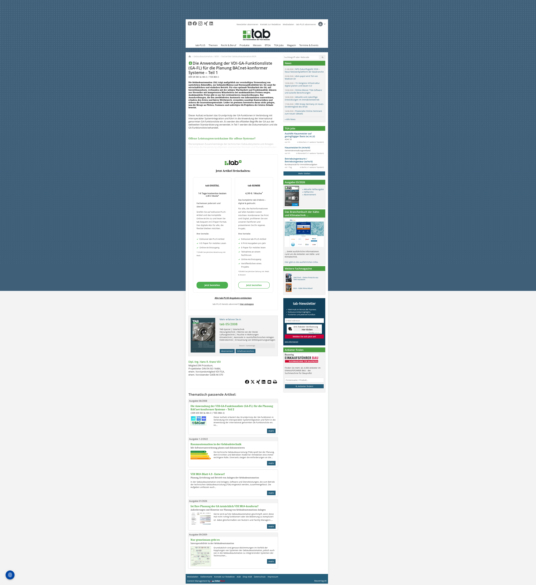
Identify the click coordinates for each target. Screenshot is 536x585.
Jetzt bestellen (212, 285)
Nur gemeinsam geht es (205, 539)
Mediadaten (288, 24)
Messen (257, 45)
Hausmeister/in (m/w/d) (297, 147)
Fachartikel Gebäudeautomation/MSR (238, 56)
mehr (271, 430)
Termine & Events (308, 45)
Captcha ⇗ (315, 333)
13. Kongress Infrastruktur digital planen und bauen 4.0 (302, 84)
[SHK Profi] (289, 278)
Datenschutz (260, 576)
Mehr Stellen (304, 173)
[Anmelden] (322, 24)
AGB (239, 576)
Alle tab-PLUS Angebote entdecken (233, 298)
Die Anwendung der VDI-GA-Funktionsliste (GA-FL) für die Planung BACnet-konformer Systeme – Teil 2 (232, 407)
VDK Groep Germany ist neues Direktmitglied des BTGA (304, 105)
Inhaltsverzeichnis (245, 351)
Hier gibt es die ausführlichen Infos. (301, 262)
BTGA (268, 45)
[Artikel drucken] (275, 381)
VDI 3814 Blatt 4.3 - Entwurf (208, 474)
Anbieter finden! (305, 386)
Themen (213, 45)
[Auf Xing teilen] (258, 383)
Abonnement (227, 351)
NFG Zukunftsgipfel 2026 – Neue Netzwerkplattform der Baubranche (304, 70)
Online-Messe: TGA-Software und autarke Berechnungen (303, 91)
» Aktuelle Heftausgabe (313, 189)
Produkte (245, 45)
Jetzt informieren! (291, 342)
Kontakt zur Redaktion (270, 24)
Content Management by (199, 581)
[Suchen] (322, 57)
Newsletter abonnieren (247, 24)
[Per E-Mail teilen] (269, 381)
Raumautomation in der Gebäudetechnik (216, 444)
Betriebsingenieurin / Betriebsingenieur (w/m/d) (299, 160)
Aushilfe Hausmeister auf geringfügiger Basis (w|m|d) (300, 135)
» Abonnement (309, 194)
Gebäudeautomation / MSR (206, 56)
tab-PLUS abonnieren (306, 24)
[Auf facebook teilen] (247, 383)
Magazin (291, 45)
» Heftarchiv (308, 192)
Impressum (273, 576)
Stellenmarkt (206, 576)
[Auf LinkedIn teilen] (264, 383)
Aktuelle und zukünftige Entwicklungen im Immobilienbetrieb (302, 98)
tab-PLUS (200, 45)
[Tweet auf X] (252, 383)
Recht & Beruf (228, 45)
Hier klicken (307, 329)
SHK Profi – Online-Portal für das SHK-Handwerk (305, 279)
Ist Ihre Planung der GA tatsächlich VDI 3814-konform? (225, 506)
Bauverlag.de (320, 580)
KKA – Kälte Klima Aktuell (303, 288)
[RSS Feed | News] (190, 23)
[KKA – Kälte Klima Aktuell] (289, 288)
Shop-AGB (247, 576)
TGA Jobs (279, 45)
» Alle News (290, 119)
